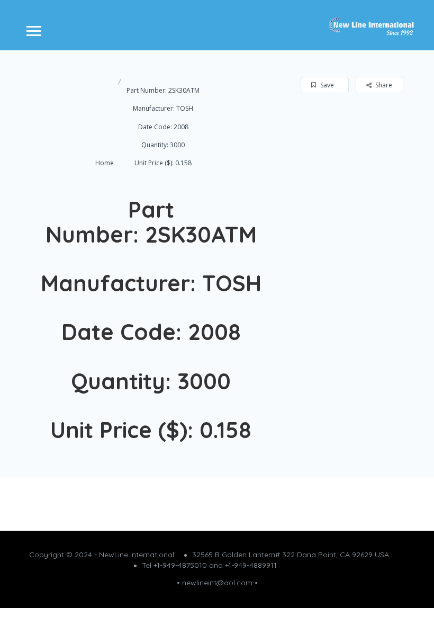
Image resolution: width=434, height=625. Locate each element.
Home (104, 162)
